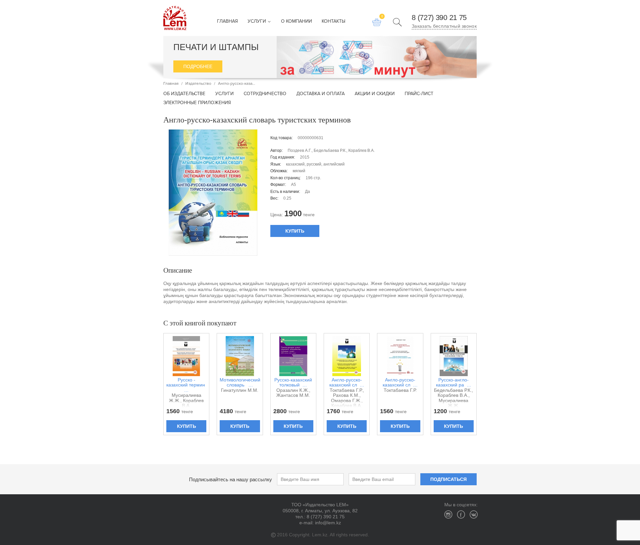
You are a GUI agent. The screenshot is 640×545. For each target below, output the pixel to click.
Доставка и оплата (320, 93)
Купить (294, 231)
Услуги (257, 21)
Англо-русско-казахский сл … (346, 382)
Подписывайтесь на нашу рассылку (230, 479)
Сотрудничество (265, 93)
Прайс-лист (419, 93)
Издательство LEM (174, 18)
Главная (227, 21)
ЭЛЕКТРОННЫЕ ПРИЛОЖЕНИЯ (197, 102)
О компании (296, 21)
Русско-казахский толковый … (293, 382)
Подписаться (448, 479)
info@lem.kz (328, 522)
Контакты (333, 21)
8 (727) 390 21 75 (439, 17)
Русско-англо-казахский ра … (453, 382)
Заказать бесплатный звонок (444, 26)
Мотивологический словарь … (240, 382)
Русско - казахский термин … (186, 385)
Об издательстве (184, 93)
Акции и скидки (375, 93)
